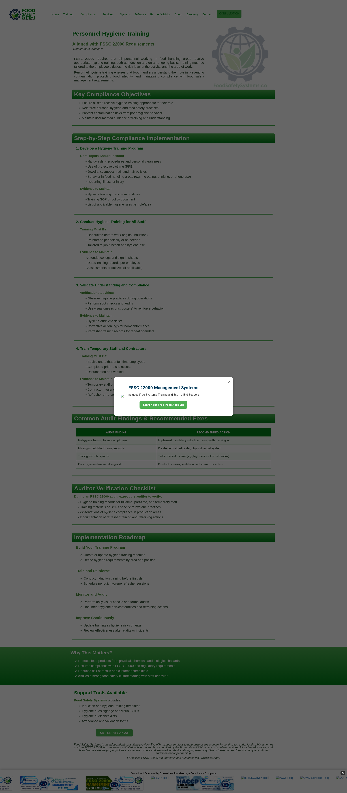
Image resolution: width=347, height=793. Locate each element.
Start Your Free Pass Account (163, 405)
